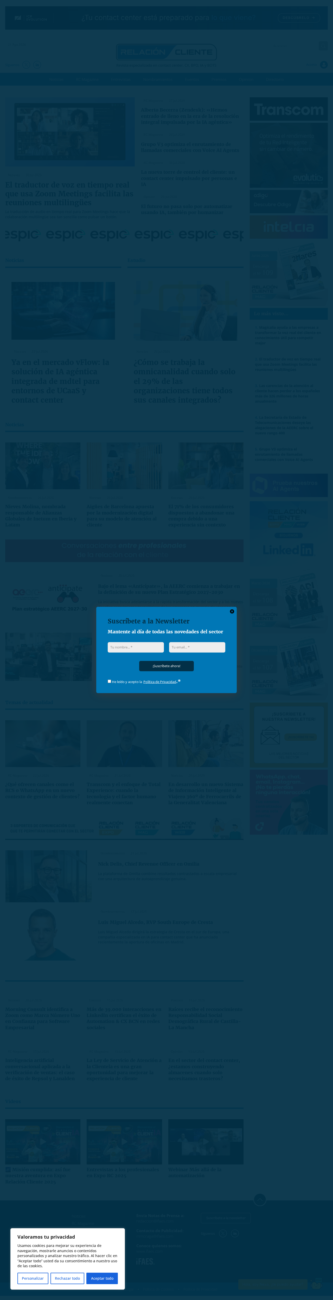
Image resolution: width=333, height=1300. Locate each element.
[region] (67, 1259)
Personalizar (33, 1278)
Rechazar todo (67, 1278)
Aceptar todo (102, 1278)
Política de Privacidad (159, 681)
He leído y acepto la (126, 682)
